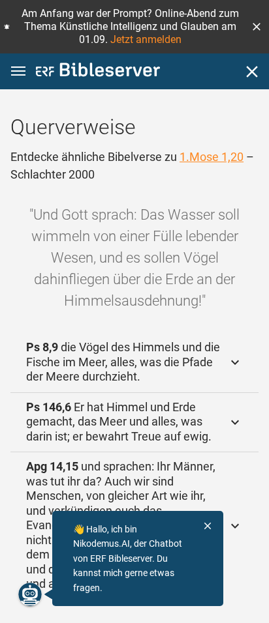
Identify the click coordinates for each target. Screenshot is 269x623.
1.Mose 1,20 (212, 157)
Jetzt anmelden (146, 39)
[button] (256, 26)
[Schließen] (252, 72)
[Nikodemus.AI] (30, 594)
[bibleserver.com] (98, 72)
